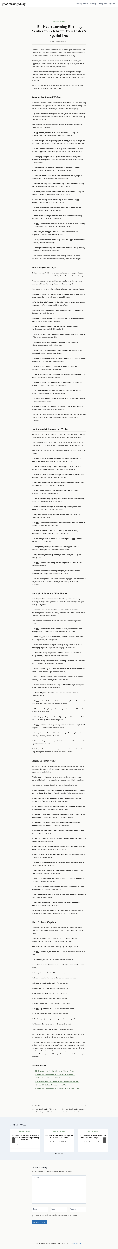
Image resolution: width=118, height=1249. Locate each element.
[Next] (104, 1140)
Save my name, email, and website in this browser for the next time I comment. (57, 1216)
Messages (93, 4)
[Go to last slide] (13, 1140)
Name (35, 1209)
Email (54, 1209)
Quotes (112, 4)
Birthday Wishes (82, 4)
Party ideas (103, 4)
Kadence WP (77, 1243)
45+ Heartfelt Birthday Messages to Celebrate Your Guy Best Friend (73, 1109)
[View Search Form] (72, 3)
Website (73, 1209)
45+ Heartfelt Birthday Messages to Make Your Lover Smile (59, 1136)
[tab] (55, 1153)
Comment (37, 1178)
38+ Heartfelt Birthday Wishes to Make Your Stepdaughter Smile (44, 1109)
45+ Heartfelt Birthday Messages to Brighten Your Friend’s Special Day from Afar (25, 1137)
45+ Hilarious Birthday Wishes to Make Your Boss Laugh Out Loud (93, 1136)
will (53, 41)
